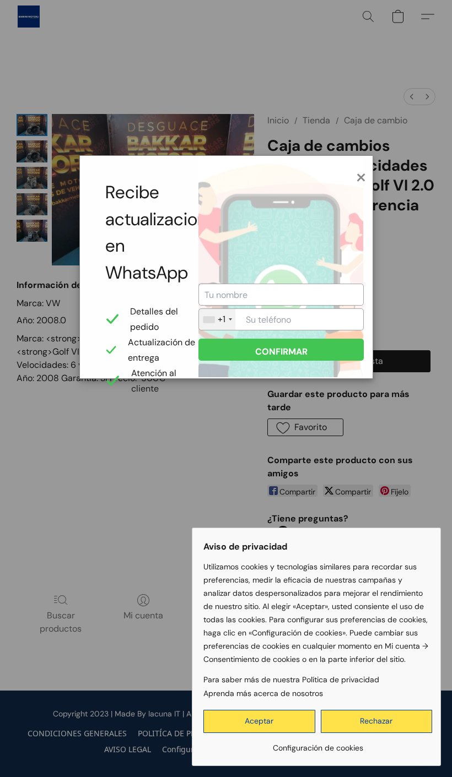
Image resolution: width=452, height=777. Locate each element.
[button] (259, 721)
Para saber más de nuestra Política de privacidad (291, 679)
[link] (317, 743)
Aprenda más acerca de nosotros (263, 693)
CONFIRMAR (281, 351)
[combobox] (217, 319)
